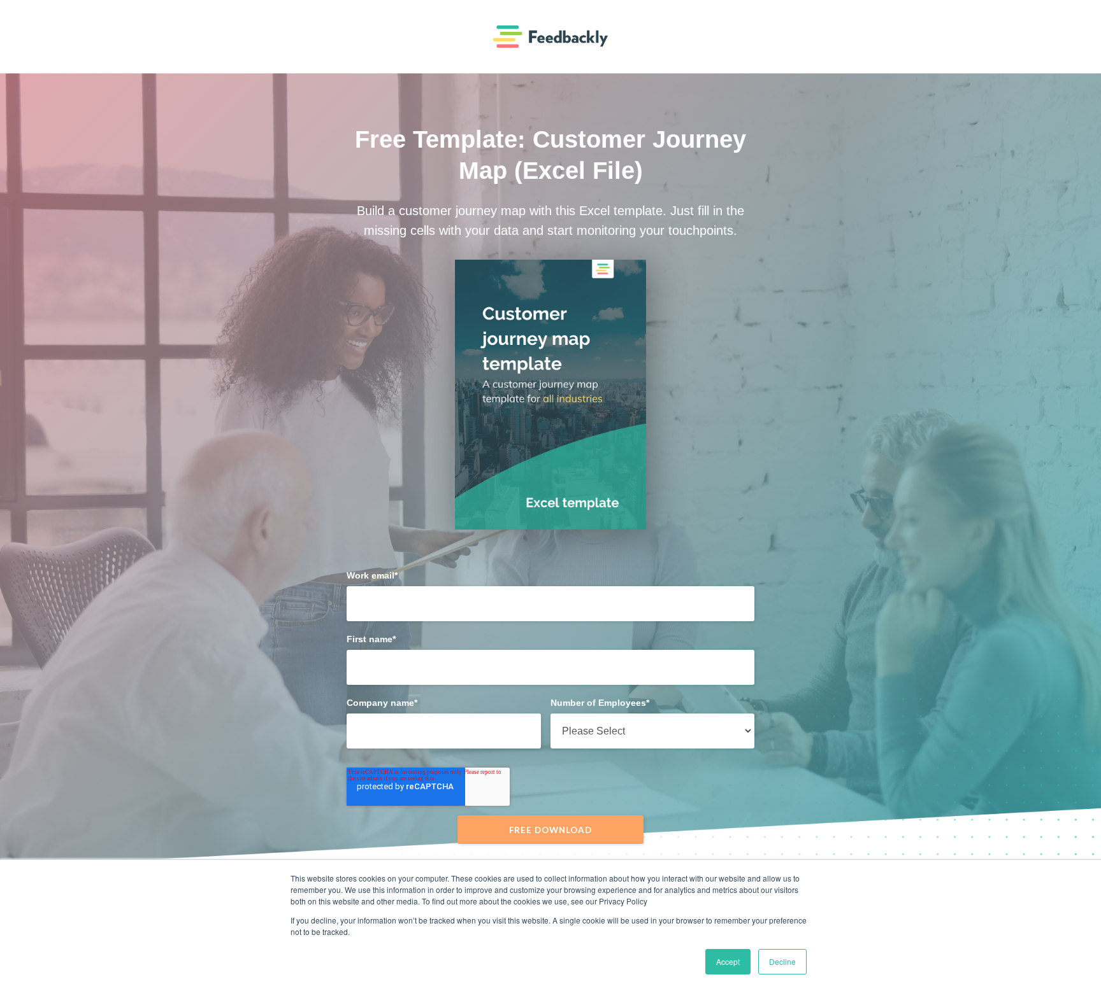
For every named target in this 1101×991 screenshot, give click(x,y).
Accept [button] (728, 961)
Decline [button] (782, 961)
